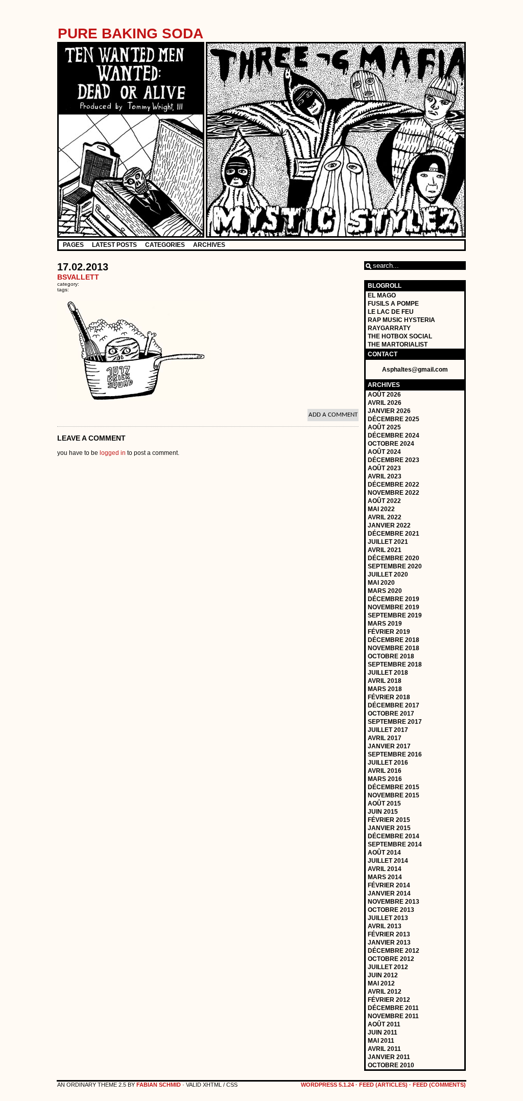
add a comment (333, 414)
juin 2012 (383, 975)
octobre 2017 (391, 713)
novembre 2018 (393, 648)
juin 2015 (383, 811)
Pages (73, 244)
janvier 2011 (389, 1057)
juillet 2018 (388, 672)
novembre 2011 (393, 1016)
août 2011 (384, 1024)
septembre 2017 (395, 721)
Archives (209, 244)
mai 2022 (381, 509)
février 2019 (389, 631)
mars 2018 (385, 689)
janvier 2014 (389, 893)
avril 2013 (384, 926)
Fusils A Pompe (393, 303)
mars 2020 (385, 590)
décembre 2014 (393, 836)
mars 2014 (385, 877)
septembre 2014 (395, 844)
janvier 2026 (389, 411)
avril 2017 (384, 738)
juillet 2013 (388, 918)
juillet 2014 (388, 860)
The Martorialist (397, 344)
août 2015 (384, 803)
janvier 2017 (389, 746)
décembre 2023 (393, 460)
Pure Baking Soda (130, 33)
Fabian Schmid (158, 1085)
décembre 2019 (393, 599)
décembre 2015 (393, 787)
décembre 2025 (393, 419)
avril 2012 (384, 991)
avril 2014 (384, 869)
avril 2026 (384, 402)
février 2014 (389, 885)
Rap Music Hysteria (401, 320)
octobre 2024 (391, 443)
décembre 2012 (393, 950)
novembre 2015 (393, 795)
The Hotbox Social (400, 336)
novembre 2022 (393, 492)
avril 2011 (384, 1048)
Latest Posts (114, 244)
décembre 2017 (393, 705)
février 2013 (389, 934)
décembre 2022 (393, 484)
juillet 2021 (388, 541)
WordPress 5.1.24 (327, 1085)
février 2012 (389, 999)
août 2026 (384, 394)
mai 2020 (381, 582)
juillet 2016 (388, 762)
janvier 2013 (389, 942)
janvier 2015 (389, 828)
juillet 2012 (388, 967)
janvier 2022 (389, 525)
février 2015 (389, 819)
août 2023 (384, 468)
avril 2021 (384, 550)
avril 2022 (384, 517)
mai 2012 (381, 983)
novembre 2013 (393, 901)
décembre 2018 (393, 640)
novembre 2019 (393, 607)
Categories (165, 244)
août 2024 (384, 451)
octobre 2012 (391, 958)
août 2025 (384, 427)
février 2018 (389, 697)
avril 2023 (384, 476)
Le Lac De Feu (391, 311)
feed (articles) (383, 1085)
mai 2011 (381, 1040)
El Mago (382, 295)
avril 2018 (384, 680)
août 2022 (384, 500)
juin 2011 (382, 1032)
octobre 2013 (391, 909)
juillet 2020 (388, 574)
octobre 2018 (391, 656)
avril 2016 (384, 770)
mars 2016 (385, 779)
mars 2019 (385, 623)
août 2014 (384, 852)
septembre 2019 (395, 615)
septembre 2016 (395, 754)
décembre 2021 (393, 533)
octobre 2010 (391, 1065)
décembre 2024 (393, 435)
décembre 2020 (393, 558)
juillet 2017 (388, 729)
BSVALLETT (78, 277)
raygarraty (389, 328)
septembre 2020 (395, 566)
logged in (113, 452)
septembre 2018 (395, 664)
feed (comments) (439, 1085)
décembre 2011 (393, 1008)
